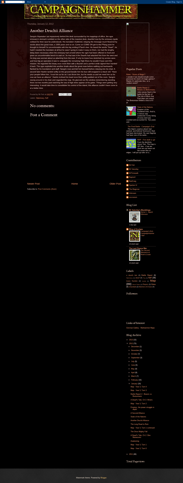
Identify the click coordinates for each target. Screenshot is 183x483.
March (134, 376)
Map (153, 280)
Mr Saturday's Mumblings (139, 210)
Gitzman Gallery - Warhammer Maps (140, 328)
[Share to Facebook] (67, 94)
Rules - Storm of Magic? (135, 74)
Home (74, 183)
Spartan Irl (133, 185)
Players (145, 284)
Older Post (115, 183)
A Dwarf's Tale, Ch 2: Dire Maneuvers (140, 436)
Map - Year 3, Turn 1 (139, 445)
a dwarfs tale (131, 275)
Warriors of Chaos (145, 287)
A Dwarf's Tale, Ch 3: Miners (142, 400)
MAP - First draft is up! (146, 140)
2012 (131, 343)
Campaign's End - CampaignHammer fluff (147, 233)
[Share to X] (65, 94)
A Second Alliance (138, 413)
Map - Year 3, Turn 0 (139, 448)
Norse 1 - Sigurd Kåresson (147, 213)
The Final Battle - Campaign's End (141, 127)
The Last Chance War (138, 248)
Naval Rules (136, 284)
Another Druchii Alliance (140, 420)
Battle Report (146, 275)
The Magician (134, 189)
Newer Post (33, 183)
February (135, 380)
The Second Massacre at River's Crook (146, 252)
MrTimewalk (133, 173)
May (133, 369)
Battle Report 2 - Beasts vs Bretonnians (146, 89)
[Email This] (60, 94)
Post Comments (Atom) (47, 189)
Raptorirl (132, 177)
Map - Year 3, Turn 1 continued (143, 428)
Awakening (135, 441)
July (133, 361)
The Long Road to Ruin (139, 424)
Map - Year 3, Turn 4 (139, 387)
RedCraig (132, 181)
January (134, 384)
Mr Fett (132, 165)
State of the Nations (145, 107)
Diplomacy (40, 98)
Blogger (103, 478)
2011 (131, 454)
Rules (153, 284)
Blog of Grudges (136, 229)
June (133, 365)
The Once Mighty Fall (139, 432)
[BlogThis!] (62, 94)
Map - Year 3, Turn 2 (139, 404)
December (135, 347)
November (135, 350)
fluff (46, 98)
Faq (144, 278)
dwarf (138, 278)
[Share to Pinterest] (70, 94)
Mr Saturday (134, 169)
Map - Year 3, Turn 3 (139, 390)
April (133, 373)
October (134, 354)
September (135, 358)
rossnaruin (133, 197)
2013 (131, 340)
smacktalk (132, 287)
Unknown (132, 193)
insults (144, 281)
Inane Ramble (132, 281)
